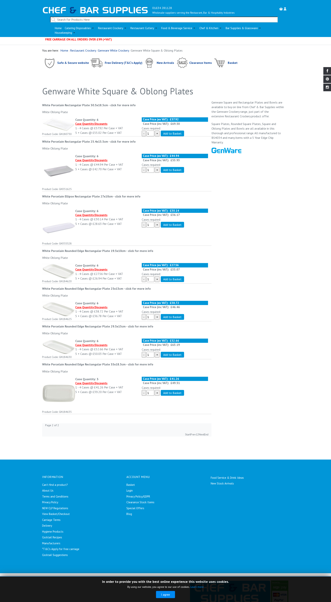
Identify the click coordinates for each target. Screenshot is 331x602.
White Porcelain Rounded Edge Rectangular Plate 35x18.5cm (84, 364)
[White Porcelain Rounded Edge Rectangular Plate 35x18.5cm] (58, 393)
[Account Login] (285, 9)
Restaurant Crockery (238, 116)
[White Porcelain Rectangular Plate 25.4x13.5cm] (58, 170)
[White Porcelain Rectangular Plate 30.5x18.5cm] (58, 124)
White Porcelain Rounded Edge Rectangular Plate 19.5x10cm (84, 251)
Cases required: (151, 128)
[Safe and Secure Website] (49, 63)
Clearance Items (200, 63)
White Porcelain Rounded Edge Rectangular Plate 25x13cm (83, 288)
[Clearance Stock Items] (182, 63)
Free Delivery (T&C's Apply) (123, 63)
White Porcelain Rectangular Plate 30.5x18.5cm (75, 105)
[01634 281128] (95, 10)
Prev (193, 434)
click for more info (123, 105)
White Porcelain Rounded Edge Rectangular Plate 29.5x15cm (84, 326)
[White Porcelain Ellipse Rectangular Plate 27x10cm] (58, 225)
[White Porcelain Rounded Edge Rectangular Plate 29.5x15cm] (58, 346)
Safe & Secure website (73, 63)
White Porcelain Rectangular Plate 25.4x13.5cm (75, 141)
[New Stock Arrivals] (149, 63)
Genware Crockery (228, 111)
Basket (233, 63)
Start (187, 434)
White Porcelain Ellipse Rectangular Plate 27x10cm (77, 196)
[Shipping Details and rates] (97, 63)
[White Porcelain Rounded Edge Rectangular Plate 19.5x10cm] (58, 271)
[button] (80, 28)
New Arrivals (165, 63)
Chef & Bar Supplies (262, 107)
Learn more (197, 587)
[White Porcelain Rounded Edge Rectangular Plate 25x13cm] (58, 308)
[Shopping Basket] (281, 9)
